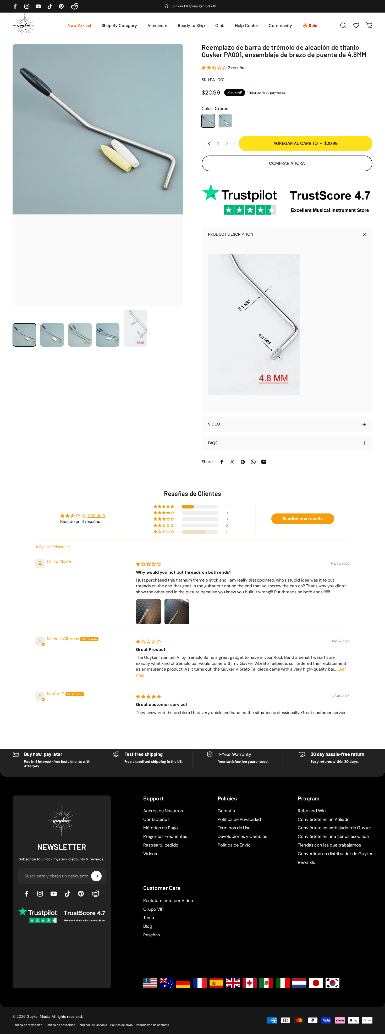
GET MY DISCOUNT (239, 573)
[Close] (278, 446)
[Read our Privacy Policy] (275, 556)
